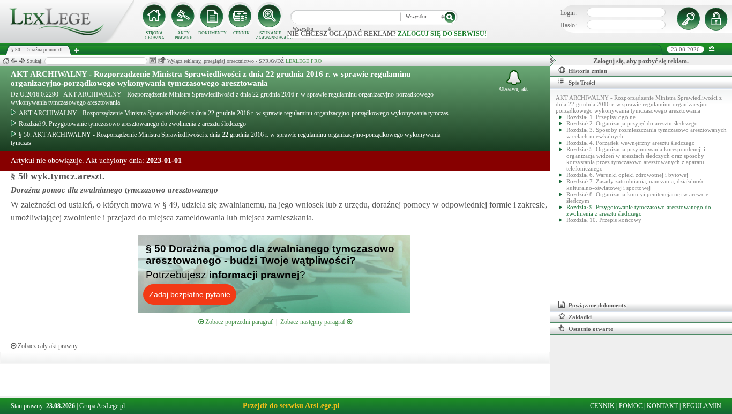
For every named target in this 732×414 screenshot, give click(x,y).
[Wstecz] (14, 61)
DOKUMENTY (212, 33)
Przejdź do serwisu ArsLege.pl (291, 406)
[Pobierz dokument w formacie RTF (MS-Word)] (152, 60)
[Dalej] (22, 61)
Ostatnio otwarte (591, 329)
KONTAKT (662, 406)
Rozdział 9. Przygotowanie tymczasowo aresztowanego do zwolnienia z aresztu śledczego (132, 124)
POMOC (631, 406)
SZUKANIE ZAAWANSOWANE (270, 35)
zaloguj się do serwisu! (442, 34)
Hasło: (568, 25)
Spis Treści (582, 82)
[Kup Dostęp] (241, 16)
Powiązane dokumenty (598, 305)
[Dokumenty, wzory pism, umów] (212, 16)
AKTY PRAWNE (183, 35)
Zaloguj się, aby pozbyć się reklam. (641, 61)
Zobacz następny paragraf (313, 322)
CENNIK (241, 33)
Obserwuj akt (513, 89)
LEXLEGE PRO (304, 61)
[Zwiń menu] (711, 49)
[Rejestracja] (717, 18)
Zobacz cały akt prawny (47, 346)
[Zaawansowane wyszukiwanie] (270, 16)
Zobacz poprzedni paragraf (238, 322)
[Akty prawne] (183, 16)
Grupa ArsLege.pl (102, 406)
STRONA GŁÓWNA (155, 35)
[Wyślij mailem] (162, 60)
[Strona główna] (67, 41)
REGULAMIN (701, 406)
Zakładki (580, 317)
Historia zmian (588, 71)
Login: (568, 13)
